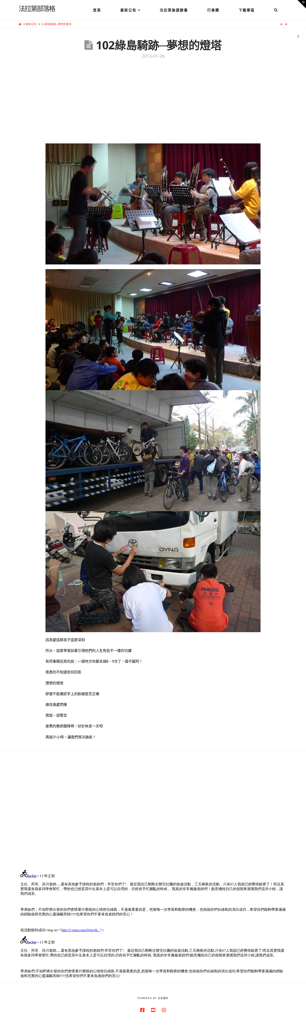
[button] (301, 4)
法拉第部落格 (37, 8)
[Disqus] (153, 808)
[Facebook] (142, 1010)
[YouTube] (153, 1010)
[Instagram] (164, 1010)
